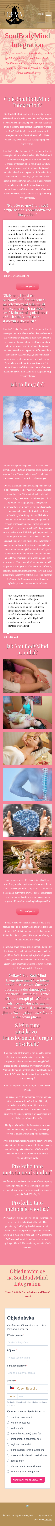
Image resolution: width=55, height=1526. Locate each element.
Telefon (11, 1380)
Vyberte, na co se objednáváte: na (26, 1411)
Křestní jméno (15, 1335)
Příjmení (11, 1350)
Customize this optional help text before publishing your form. (27, 1404)
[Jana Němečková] (14, 14)
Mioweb (48, 1519)
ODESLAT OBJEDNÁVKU (27, 1479)
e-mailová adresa (16, 1365)
